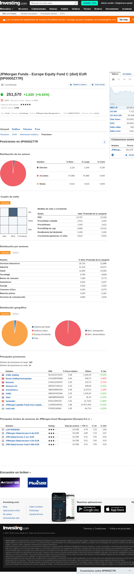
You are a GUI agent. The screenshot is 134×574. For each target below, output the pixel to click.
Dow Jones (115, 119)
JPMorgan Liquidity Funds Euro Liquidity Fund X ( (24, 405)
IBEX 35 (113, 107)
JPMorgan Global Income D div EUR (22, 433)
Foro (37, 129)
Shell (8, 397)
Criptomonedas (39, 9)
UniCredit (10, 409)
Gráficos (76, 9)
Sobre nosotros (36, 507)
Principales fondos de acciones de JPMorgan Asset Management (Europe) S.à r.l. (45, 419)
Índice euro (115, 131)
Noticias (53, 9)
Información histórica (29, 134)
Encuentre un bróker (14, 472)
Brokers (98, 9)
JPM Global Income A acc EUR (20, 437)
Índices (115, 74)
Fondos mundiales (29, 14)
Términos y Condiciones (94, 528)
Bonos (15, 253)
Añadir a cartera (79, 84)
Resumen (4, 134)
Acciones (5, 203)
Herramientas (112, 9)
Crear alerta (100, 84)
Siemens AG (11, 386)
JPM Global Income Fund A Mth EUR (22, 444)
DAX (112, 123)
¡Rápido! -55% (89, 3)
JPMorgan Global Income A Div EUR (22, 441)
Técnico (87, 9)
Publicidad (34, 510)
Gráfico (16, 129)
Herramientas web (11, 518)
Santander (10, 401)
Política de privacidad (120, 528)
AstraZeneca (12, 390)
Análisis (64, 9)
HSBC (8, 394)
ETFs (62, 14)
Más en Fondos (9, 14)
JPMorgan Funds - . (120, 150)
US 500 (113, 111)
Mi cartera (23, 9)
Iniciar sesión (107, 3)
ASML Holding (12, 375)
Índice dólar (115, 127)
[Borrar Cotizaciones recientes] (112, 154)
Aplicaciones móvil (11, 510)
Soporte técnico (36, 514)
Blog (5, 507)
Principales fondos (49, 14)
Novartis (10, 382)
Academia (127, 9)
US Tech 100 (116, 115)
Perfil (14, 134)
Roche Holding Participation (19, 379)
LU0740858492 (13, 430)
